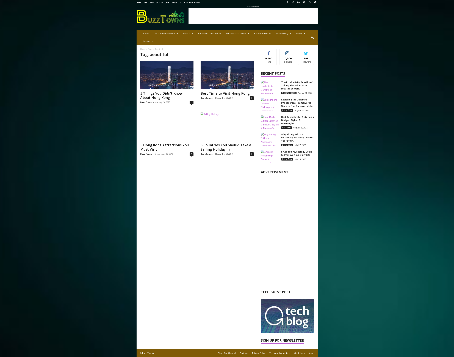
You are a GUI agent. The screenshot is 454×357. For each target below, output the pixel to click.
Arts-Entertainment (165, 33)
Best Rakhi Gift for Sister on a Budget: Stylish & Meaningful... (297, 120)
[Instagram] (293, 2)
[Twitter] (315, 2)
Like (269, 51)
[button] (312, 37)
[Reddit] (309, 2)
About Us (142, 2)
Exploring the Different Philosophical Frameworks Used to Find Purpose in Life (297, 103)
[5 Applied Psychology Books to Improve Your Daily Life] (270, 156)
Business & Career (236, 33)
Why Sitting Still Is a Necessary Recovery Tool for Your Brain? (297, 137)
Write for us (173, 2)
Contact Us (156, 2)
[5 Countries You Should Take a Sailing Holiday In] (227, 127)
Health (186, 33)
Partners (244, 353)
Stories (147, 41)
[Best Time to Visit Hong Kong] (227, 75)
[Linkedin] (298, 2)
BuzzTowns (146, 102)
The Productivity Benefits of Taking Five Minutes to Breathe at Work (296, 85)
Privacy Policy (258, 353)
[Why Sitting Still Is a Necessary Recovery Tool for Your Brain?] (270, 139)
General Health (289, 93)
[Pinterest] (304, 2)
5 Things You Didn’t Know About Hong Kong (161, 95)
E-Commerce (261, 33)
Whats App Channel (227, 353)
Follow (287, 51)
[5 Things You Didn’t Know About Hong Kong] (166, 75)
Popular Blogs (192, 2)
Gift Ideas (286, 127)
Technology (282, 33)
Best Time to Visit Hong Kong (225, 93)
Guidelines (299, 353)
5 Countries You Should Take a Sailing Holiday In (226, 147)
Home (146, 33)
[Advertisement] (253, 16)
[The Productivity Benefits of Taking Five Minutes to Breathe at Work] (270, 87)
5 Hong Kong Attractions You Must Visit (164, 147)
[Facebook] (287, 2)
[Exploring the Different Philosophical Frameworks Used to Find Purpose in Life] (270, 104)
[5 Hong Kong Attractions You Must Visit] (166, 127)
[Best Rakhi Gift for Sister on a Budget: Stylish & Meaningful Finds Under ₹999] (270, 122)
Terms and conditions (279, 353)
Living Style (287, 110)
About (311, 353)
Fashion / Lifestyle (208, 33)
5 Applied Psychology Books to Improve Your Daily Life (296, 153)
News (299, 33)
